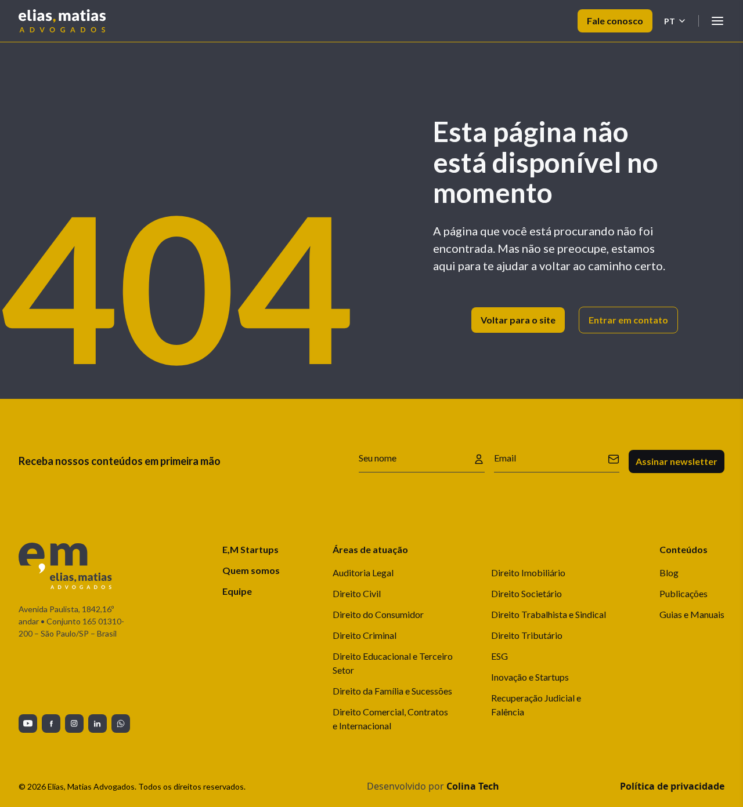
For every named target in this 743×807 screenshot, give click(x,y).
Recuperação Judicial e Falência (536, 704)
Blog (669, 572)
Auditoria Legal (363, 572)
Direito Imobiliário (528, 572)
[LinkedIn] (97, 723)
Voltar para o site (518, 319)
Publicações (683, 593)
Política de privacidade (672, 786)
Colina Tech (472, 786)
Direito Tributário (526, 635)
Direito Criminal (364, 635)
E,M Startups (250, 549)
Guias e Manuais (691, 614)
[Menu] (717, 21)
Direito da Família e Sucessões (392, 690)
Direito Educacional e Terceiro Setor (393, 662)
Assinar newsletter (676, 461)
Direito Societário (526, 593)
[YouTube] (28, 723)
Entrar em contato (628, 319)
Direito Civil (357, 593)
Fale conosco (615, 20)
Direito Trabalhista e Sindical (548, 614)
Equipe (237, 591)
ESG (499, 655)
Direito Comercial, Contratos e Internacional (390, 718)
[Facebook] (51, 723)
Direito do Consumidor (378, 614)
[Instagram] (74, 723)
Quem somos (251, 570)
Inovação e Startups (530, 676)
